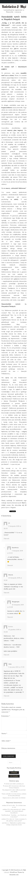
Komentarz (5, 716)
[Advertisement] (14, 847)
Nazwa (4, 733)
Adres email (6, 741)
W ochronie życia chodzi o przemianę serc (14, 783)
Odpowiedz (6, 538)
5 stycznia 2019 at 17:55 (16, 667)
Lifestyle (6, 872)
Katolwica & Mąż (14, 6)
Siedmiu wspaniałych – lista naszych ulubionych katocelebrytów (15, 811)
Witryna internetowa (8, 748)
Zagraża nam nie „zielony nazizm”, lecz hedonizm (14, 797)
